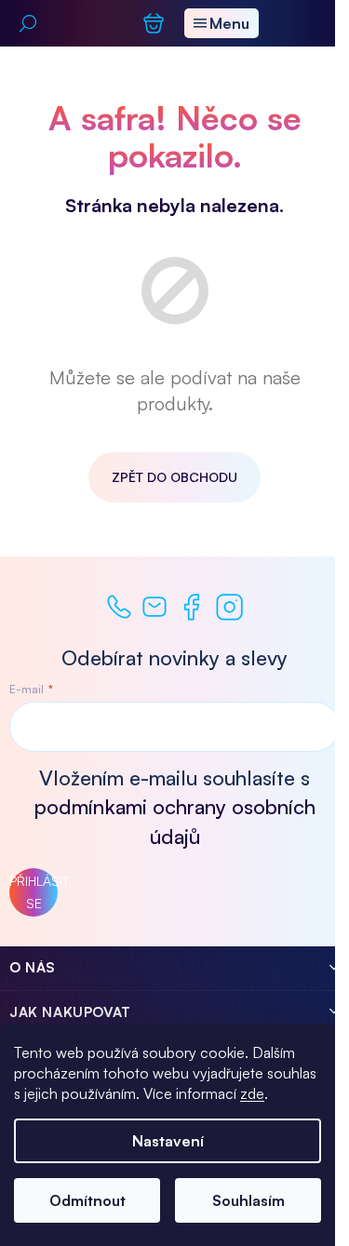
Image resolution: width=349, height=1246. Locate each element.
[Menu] (221, 23)
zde (252, 1093)
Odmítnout (87, 1200)
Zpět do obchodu (174, 477)
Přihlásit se (33, 892)
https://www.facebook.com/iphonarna (191, 607)
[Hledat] (28, 23)
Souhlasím (248, 1200)
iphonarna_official (229, 607)
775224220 (119, 607)
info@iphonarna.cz (154, 607)
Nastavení (168, 1141)
